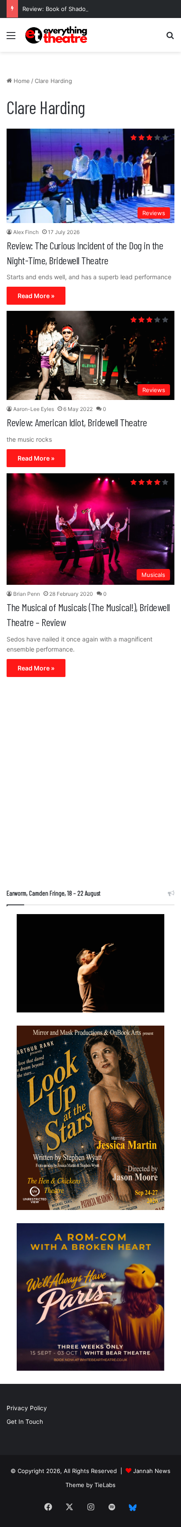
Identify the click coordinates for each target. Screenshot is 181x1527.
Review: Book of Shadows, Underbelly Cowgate (87, 8)
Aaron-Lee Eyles (33, 409)
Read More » (36, 295)
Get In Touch (25, 1421)
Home (21, 80)
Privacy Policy (27, 1408)
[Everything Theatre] (57, 35)
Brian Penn (26, 594)
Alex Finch (26, 232)
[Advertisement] (90, 785)
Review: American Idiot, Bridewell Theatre (77, 422)
